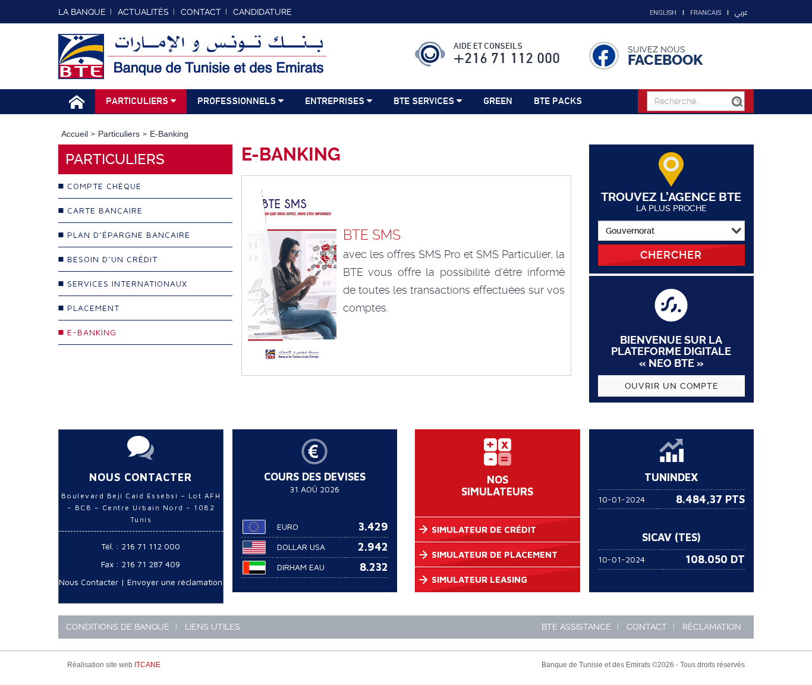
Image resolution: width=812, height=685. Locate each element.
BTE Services (425, 101)
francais (705, 13)
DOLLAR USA (301, 547)
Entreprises (336, 101)
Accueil (74, 134)
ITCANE (147, 665)
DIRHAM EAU (301, 567)
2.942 (373, 547)
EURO (287, 526)
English (663, 13)
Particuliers (138, 101)
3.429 (373, 526)
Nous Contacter (88, 582)
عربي (741, 12)
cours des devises (315, 476)
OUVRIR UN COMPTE (671, 386)
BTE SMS (372, 235)
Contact (647, 626)
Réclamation (711, 626)
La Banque (82, 12)
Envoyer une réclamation (174, 582)
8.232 (374, 567)
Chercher (671, 255)
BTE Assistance (576, 626)
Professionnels (237, 101)
